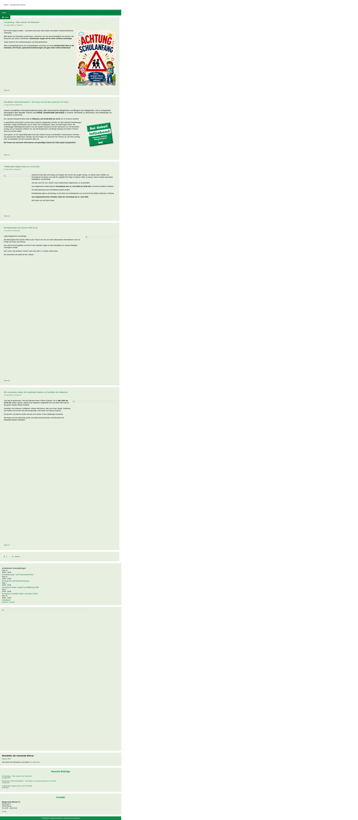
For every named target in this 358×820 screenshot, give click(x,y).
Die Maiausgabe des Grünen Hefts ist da (20, 228)
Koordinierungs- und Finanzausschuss (17, 575)
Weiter (18, 556)
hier (41, 251)
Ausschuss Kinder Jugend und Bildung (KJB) (20, 587)
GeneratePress (75, 818)
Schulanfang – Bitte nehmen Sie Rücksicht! (22, 22)
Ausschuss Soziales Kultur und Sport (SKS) (20, 594)
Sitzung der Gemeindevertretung (15, 581)
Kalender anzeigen (8, 602)
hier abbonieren (34, 762)
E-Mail (4, 811)
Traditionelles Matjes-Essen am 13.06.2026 (22, 167)
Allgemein (7, 90)
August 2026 (6, 759)
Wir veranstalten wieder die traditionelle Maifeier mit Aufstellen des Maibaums (36, 392)
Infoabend (6, 600)
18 (12, 556)
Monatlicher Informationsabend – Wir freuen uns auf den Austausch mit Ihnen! (36, 102)
